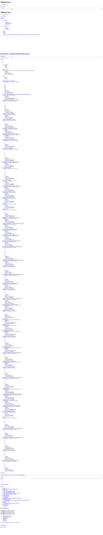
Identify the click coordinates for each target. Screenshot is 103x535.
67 (5, 86)
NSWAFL (5, 168)
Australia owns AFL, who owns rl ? (9, 449)
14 (5, 107)
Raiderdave (6, 162)
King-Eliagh (6, 378)
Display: (2, 475)
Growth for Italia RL (6, 388)
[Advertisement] (52, 44)
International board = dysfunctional (8, 399)
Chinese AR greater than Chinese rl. (9, 310)
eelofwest (10, 92)
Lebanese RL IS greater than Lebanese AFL (10, 139)
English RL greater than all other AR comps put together (12, 377)
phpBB (6, 522)
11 (5, 104)
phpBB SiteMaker (3, 525)
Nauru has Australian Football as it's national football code (12, 428)
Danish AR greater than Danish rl (8, 288)
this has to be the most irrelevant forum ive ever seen (11, 240)
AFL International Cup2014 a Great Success (10, 229)
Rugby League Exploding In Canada (9, 119)
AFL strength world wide (7, 167)
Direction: (18, 475)
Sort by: (10, 475)
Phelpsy (10, 238)
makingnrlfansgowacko (13, 98)
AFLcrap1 (11, 117)
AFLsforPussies (11, 137)
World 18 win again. (6, 324)
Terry (4, 95)
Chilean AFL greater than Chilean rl (9, 265)
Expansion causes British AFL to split (9, 191)
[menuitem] (7, 22)
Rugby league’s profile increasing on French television (12, 352)
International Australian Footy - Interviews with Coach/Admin (13, 223)
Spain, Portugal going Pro (7, 346)
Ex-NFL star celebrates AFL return (8, 113)
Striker (10, 302)
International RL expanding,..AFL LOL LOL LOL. (11, 217)
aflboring (5, 224)
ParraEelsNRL (7, 81)
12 (5, 105)
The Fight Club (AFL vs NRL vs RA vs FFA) (26, 70)
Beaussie (5, 70)
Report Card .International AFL (8, 148)
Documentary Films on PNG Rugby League (10, 304)
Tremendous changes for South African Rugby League (12, 393)
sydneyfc (5, 241)
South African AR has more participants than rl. (11, 460)
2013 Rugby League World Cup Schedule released (11, 405)
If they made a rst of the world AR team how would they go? (13, 437)
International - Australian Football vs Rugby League (14, 53)
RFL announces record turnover (8, 330)
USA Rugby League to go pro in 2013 (9, 361)
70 (5, 89)
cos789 (5, 101)
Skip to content (3, 6)
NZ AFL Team (5, 208)
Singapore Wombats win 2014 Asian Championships (11, 185)
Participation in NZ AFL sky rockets (9, 197)
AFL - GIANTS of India (7, 180)
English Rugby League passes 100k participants (11, 133)
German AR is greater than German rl (9, 366)
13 (5, 106)
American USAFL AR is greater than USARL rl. (11, 100)
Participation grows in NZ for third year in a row (11, 283)
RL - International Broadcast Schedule (9, 411)
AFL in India (5, 203)
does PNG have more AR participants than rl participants (12, 246)
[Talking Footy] (2, 18)
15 (5, 108)
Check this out (5, 318)
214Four (10, 386)
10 (5, 255)
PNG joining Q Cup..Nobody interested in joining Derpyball (13, 274)
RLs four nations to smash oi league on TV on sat (11, 161)
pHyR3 (5, 120)
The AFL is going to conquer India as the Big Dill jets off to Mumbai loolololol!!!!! (17, 94)
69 (5, 88)
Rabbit (5, 284)
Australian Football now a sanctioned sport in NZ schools (12, 298)
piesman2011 (11, 296)
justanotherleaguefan (7, 134)
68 (5, 87)
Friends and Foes (5, 69)
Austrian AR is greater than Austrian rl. (9, 336)
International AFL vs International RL (9, 80)
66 (5, 85)
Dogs (4, 412)
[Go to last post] (12, 73)
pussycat (5, 209)
